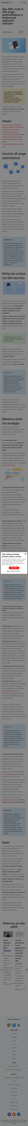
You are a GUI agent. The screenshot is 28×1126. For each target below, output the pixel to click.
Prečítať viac (11, 564)
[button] (14, 571)
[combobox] (25, 554)
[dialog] (14, 563)
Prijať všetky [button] (14, 567)
